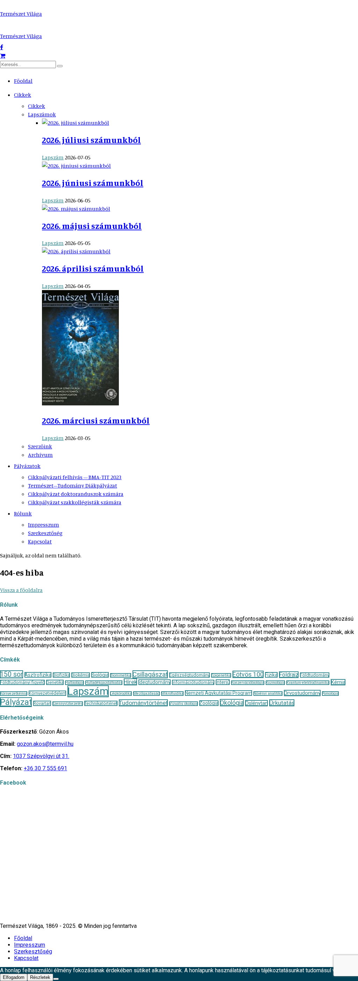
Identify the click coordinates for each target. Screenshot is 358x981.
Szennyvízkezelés (67, 703)
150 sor (11, 674)
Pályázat (16, 702)
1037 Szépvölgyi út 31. (41, 756)
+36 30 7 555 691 (45, 768)
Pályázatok (27, 465)
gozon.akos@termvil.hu (45, 744)
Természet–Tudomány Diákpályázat (72, 485)
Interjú (223, 682)
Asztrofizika (37, 675)
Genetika (55, 682)
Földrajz (289, 674)
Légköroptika (121, 693)
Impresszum (43, 524)
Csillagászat (150, 674)
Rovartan (42, 703)
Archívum (40, 454)
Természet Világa (21, 13)
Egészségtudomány (189, 675)
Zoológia (209, 703)
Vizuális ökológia (183, 703)
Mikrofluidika (172, 693)
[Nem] (56, 979)
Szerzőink (40, 446)
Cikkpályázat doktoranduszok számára (75, 493)
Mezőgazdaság (146, 693)
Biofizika (61, 675)
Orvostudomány (302, 693)
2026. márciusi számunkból (96, 420)
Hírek (130, 681)
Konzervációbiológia (247, 682)
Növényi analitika (267, 693)
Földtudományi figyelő (22, 682)
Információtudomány (193, 682)
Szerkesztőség (45, 532)
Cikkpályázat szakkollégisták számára (74, 502)
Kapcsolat (40, 541)
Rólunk (23, 513)
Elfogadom (13, 977)
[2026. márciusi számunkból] (80, 403)
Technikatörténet (100, 703)
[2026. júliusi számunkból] (75, 122)
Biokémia (80, 675)
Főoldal (23, 80)
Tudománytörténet (143, 702)
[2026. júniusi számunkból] (76, 165)
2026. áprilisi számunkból (93, 268)
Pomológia (330, 693)
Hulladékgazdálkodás (103, 682)
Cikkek (22, 94)
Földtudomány (314, 675)
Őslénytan (256, 703)
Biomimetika (120, 675)
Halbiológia (74, 682)
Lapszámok (42, 114)
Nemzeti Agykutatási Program (218, 693)
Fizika (271, 675)
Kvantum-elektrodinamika (307, 682)
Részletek (40, 977)
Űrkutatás (281, 702)
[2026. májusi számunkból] (76, 208)
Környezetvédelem (47, 693)
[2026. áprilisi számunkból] (76, 251)
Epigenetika (221, 675)
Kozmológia (275, 682)
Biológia (100, 675)
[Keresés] (60, 66)
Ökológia (232, 702)
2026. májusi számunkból (92, 226)
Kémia (338, 682)
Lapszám (53, 157)
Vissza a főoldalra (21, 589)
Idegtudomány (154, 682)
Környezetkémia (13, 693)
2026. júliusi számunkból (91, 140)
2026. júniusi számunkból (92, 183)
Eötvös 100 (248, 674)
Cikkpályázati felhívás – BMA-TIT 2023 (75, 477)
